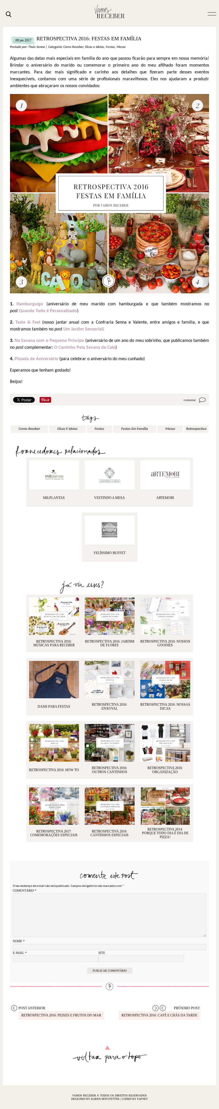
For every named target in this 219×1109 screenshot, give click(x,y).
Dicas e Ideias (94, 47)
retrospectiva (196, 429)
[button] (212, 13)
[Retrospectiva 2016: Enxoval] (110, 679)
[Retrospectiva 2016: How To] (54, 742)
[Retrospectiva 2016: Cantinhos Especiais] (110, 806)
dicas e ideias (67, 429)
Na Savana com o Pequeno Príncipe (50, 340)
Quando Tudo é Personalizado (48, 311)
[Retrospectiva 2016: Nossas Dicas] (165, 679)
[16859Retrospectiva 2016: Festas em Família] (165, 475)
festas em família (134, 429)
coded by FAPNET (135, 1098)
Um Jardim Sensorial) (83, 329)
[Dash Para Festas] (54, 679)
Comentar (190, 400)
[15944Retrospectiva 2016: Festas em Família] (110, 475)
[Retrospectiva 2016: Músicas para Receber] (54, 616)
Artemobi (165, 498)
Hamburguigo (30, 304)
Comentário (24, 890)
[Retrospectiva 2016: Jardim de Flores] (110, 616)
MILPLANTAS (54, 498)
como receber (29, 429)
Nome (19, 941)
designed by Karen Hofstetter (95, 1098)
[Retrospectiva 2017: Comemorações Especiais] (54, 806)
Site (101, 952)
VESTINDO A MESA (109, 498)
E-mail (20, 952)
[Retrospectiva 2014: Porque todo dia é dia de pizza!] (165, 806)
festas (99, 429)
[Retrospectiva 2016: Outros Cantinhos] (110, 742)
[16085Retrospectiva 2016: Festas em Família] (54, 475)
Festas (110, 47)
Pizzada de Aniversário (37, 359)
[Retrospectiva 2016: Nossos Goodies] (165, 616)
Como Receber (73, 47)
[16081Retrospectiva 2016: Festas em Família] (110, 530)
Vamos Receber (109, 11)
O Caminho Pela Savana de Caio (84, 347)
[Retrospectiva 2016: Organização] (165, 742)
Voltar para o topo (109, 1054)
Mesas (121, 47)
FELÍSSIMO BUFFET (109, 553)
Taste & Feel (27, 322)
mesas (170, 429)
